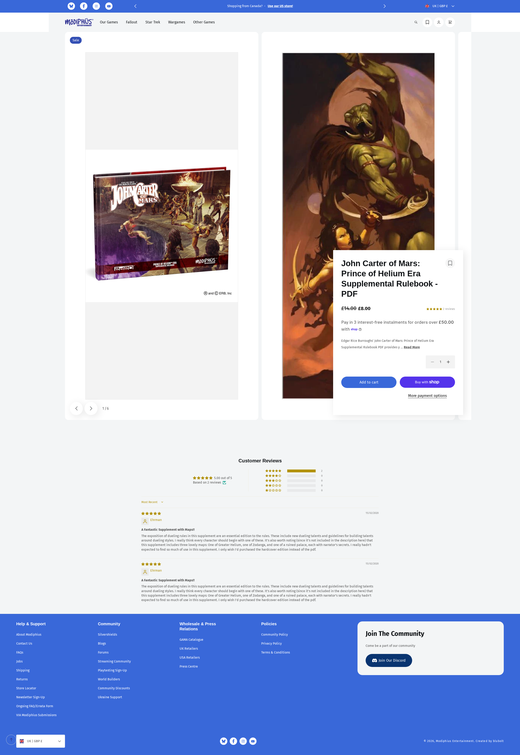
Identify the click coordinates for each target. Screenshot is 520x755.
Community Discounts (114, 688)
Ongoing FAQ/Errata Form (34, 706)
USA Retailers (190, 657)
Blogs (102, 643)
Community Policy (274, 634)
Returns (22, 679)
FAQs (19, 652)
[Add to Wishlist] (450, 263)
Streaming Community (114, 661)
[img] (151, 513)
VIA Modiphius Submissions (36, 715)
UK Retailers (189, 648)
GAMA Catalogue (191, 640)
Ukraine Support (110, 697)
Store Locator (26, 688)
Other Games (204, 22)
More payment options (427, 395)
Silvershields (107, 634)
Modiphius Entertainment (455, 741)
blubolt (498, 741)
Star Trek (152, 22)
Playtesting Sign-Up (112, 670)
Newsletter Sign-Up (30, 697)
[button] (135, 6)
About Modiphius (28, 634)
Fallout (131, 22)
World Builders (109, 679)
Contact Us (24, 643)
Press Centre (189, 666)
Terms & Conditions (275, 652)
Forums (103, 652)
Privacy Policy (271, 643)
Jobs (19, 661)
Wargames (176, 22)
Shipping (22, 670)
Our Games (109, 22)
